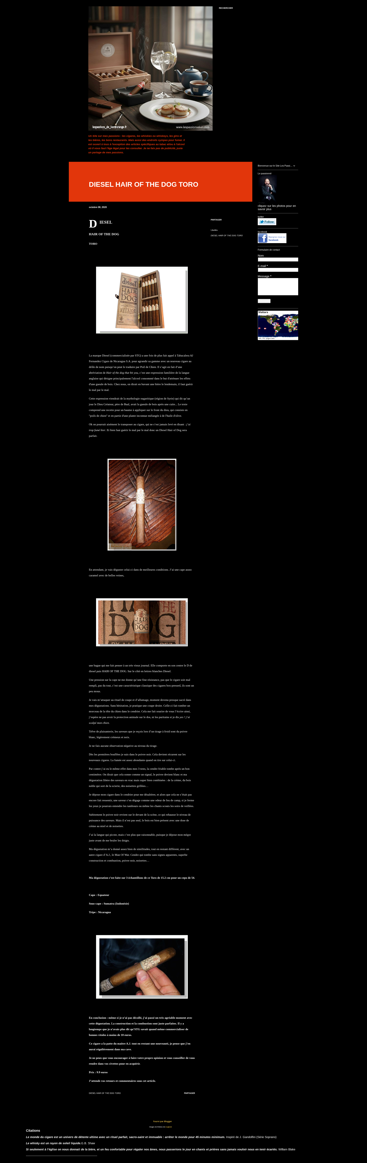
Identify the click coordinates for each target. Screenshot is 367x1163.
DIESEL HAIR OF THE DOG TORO (227, 235)
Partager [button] (216, 220)
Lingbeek (168, 1127)
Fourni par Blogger (162, 1121)
